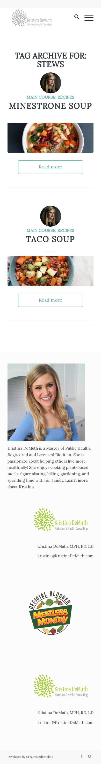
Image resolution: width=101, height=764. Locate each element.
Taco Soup (50, 239)
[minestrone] (50, 138)
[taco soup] (50, 271)
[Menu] (86, 18)
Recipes (65, 97)
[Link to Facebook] (82, 756)
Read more (50, 167)
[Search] (74, 18)
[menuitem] (74, 18)
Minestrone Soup (50, 106)
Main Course (41, 97)
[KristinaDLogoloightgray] (42, 18)
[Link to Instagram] (89, 756)
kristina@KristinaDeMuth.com (65, 555)
